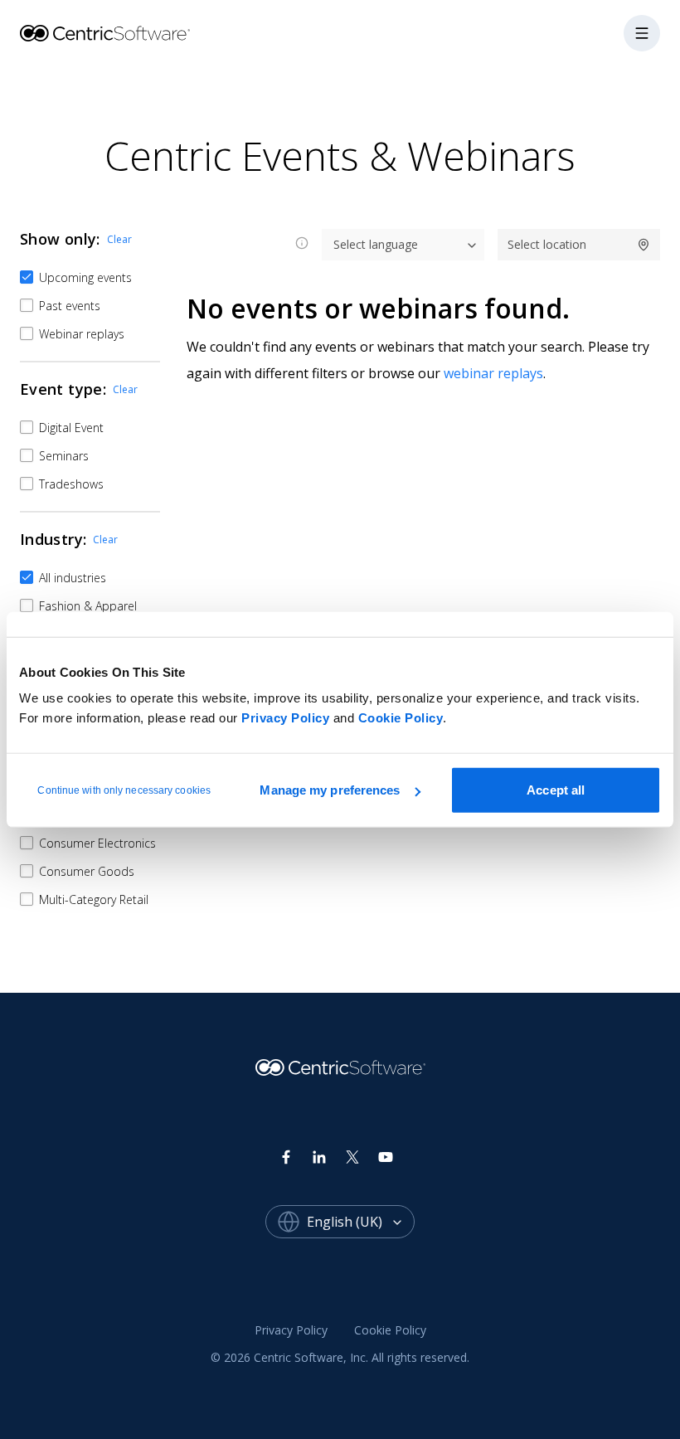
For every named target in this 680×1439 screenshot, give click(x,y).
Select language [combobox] (375, 244)
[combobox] (361, 1221)
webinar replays (493, 373)
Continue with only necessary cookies (124, 790)
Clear (119, 239)
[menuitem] (291, 1330)
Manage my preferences (330, 790)
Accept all (556, 790)
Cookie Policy (401, 718)
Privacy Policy (285, 718)
